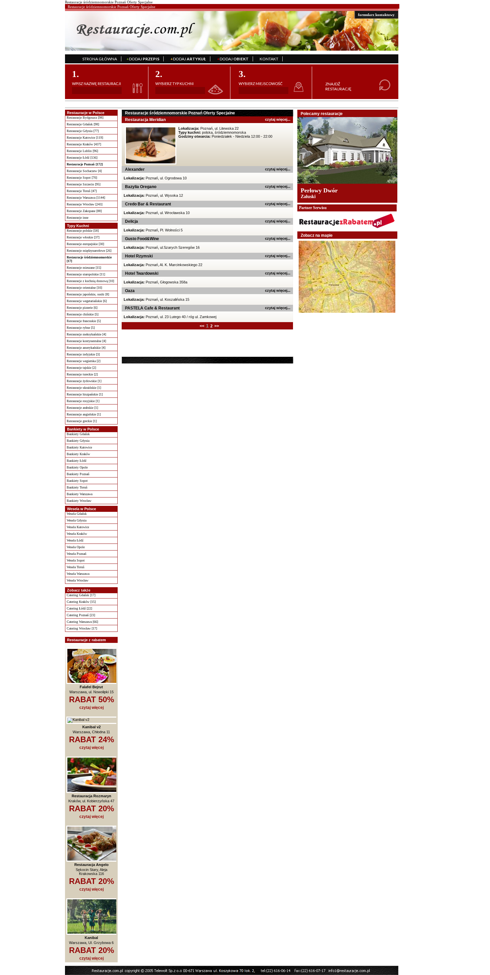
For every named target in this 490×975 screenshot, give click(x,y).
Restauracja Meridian (145, 119)
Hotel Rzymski (139, 256)
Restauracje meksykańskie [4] (86, 334)
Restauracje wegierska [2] (83, 361)
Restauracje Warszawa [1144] (86, 197)
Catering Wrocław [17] (82, 628)
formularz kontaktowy (376, 15)
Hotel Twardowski (141, 273)
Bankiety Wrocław (79, 501)
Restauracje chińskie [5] (82, 314)
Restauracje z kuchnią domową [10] (90, 281)
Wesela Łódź (75, 540)
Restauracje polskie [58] (83, 230)
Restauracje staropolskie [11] (86, 274)
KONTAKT (269, 58)
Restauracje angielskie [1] (84, 414)
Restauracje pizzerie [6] (82, 307)
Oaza (130, 290)
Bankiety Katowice (79, 447)
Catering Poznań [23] (81, 615)
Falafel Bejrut (91, 687)
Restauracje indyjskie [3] (83, 354)
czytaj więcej (91, 707)
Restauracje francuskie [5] (84, 321)
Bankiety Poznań (78, 474)
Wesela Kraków (77, 534)
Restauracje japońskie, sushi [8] (88, 294)
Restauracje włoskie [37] (83, 237)
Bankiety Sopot (77, 480)
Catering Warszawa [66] (82, 622)
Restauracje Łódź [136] (82, 157)
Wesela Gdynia (76, 520)
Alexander (135, 169)
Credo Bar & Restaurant (148, 204)
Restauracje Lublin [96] (82, 151)
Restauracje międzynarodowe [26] (89, 250)
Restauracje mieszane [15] (84, 267)
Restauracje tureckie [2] (82, 374)
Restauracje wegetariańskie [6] (87, 301)
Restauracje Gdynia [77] (83, 131)
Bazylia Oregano (140, 186)
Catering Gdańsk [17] (81, 595)
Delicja (131, 221)
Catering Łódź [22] (79, 608)
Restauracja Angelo (91, 865)
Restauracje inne (77, 217)
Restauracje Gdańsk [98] (83, 124)
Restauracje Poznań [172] (85, 164)
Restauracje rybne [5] (81, 327)
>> (216, 326)
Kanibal (91, 938)
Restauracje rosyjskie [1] (83, 401)
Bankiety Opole (77, 467)
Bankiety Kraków (78, 454)
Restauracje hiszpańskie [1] (85, 394)
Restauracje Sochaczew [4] (84, 171)
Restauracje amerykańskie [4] (86, 347)
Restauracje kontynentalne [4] (86, 341)
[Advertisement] (164, 343)
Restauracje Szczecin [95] (83, 184)
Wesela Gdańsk (77, 514)
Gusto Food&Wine (142, 238)
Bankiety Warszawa (79, 494)
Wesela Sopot (76, 560)
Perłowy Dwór (319, 190)
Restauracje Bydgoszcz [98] (85, 117)
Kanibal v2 (91, 727)
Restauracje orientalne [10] (84, 287)
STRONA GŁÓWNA (99, 58)
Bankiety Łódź (76, 460)
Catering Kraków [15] (81, 602)
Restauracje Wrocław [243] (84, 204)
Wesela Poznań (76, 554)
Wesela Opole (76, 547)
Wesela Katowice (78, 527)
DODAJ (142, 58)
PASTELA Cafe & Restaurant (152, 308)
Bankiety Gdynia (78, 440)
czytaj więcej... (277, 119)
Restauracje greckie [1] (82, 421)
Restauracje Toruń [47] (82, 191)
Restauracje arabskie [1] (82, 407)
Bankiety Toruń (77, 487)
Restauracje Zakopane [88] (84, 211)
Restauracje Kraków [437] (84, 144)
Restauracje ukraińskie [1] (84, 387)
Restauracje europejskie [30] (85, 244)
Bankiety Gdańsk (78, 434)
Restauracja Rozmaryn (91, 796)
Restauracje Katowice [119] (85, 137)
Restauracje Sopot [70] (82, 177)
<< (202, 326)
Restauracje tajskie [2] (81, 367)
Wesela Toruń (75, 567)
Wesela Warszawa (78, 574)
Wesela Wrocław (77, 580)
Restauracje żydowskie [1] (84, 381)
